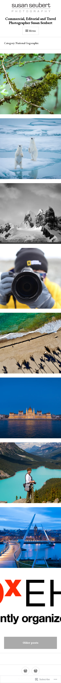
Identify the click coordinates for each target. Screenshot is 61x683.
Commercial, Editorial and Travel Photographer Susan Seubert (30, 20)
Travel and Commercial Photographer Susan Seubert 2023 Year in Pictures (30, 215)
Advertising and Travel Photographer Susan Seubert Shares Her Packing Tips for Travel (30, 474)
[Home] (36, 671)
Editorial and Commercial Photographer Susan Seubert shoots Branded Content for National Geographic (30, 539)
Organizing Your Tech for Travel (30, 280)
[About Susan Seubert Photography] (25, 671)
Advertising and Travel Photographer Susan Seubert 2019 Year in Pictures (30, 345)
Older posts (30, 643)
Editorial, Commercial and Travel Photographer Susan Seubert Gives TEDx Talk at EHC (30, 604)
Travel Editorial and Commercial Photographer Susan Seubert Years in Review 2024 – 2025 (30, 150)
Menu (32, 31)
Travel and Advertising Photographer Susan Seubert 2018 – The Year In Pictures (30, 410)
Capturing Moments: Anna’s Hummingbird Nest (30, 85)
